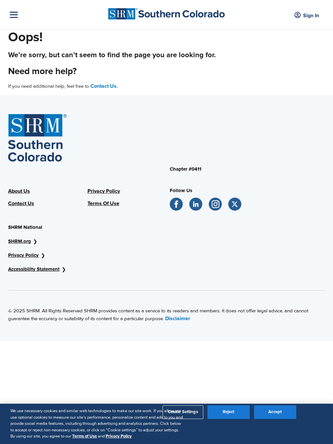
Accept (275, 411)
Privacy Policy (103, 191)
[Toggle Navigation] (57, 15)
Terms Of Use (103, 203)
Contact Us (21, 203)
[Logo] (166, 12)
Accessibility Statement (34, 269)
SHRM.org (19, 241)
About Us (19, 191)
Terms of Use (84, 436)
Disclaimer (177, 318)
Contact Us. (104, 86)
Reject (228, 411)
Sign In (311, 15)
